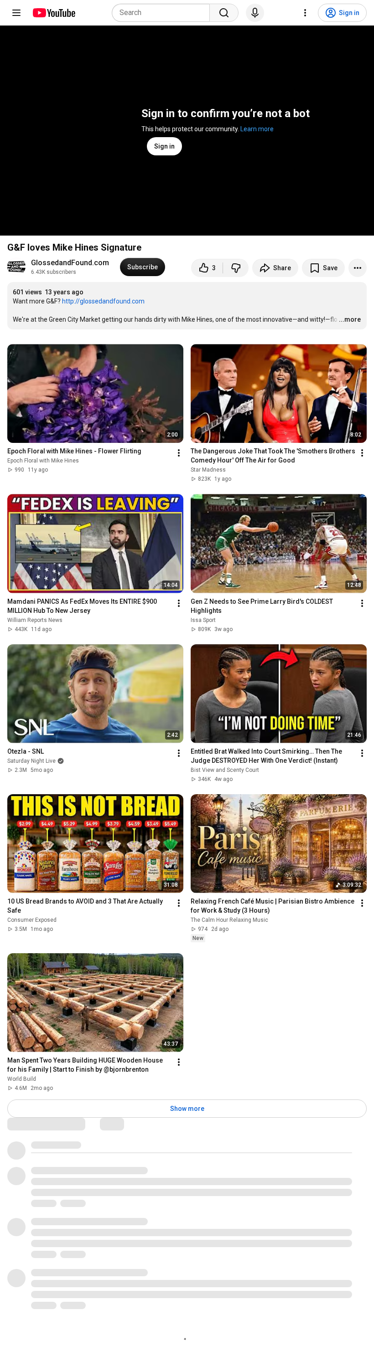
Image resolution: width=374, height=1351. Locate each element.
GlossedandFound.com (70, 262)
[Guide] (16, 12)
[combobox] (163, 12)
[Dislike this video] (236, 268)
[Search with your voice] (255, 13)
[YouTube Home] (54, 13)
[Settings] (305, 12)
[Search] (224, 13)
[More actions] (357, 268)
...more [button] (350, 319)
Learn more (257, 129)
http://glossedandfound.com (103, 301)
